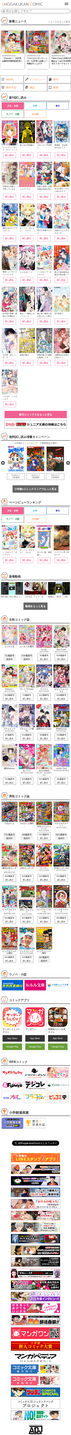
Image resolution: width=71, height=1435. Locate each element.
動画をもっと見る (35, 606)
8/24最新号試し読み (9, 697)
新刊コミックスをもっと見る (35, 414)
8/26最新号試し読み (9, 878)
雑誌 (32, 87)
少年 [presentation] (35, 106)
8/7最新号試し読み (9, 737)
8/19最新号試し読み (61, 878)
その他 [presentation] (35, 114)
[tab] (12, 106)
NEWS (9, 79)
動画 (55, 87)
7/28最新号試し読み (61, 737)
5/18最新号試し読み (27, 737)
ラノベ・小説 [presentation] (12, 114)
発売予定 (11, 87)
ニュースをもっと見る (59, 21)
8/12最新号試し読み (44, 697)
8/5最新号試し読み (44, 737)
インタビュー (37, 79)
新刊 (55, 79)
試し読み (9, 155)
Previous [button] (3, 463)
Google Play (12, 1046)
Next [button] (68, 463)
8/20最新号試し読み (61, 657)
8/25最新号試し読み (27, 878)
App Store (12, 1038)
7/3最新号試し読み (26, 697)
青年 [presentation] (58, 106)
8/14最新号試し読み (44, 781)
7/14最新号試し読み (9, 781)
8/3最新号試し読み (44, 657)
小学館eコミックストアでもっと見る (35, 489)
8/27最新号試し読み (27, 920)
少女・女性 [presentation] (12, 106)
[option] (12, 49)
